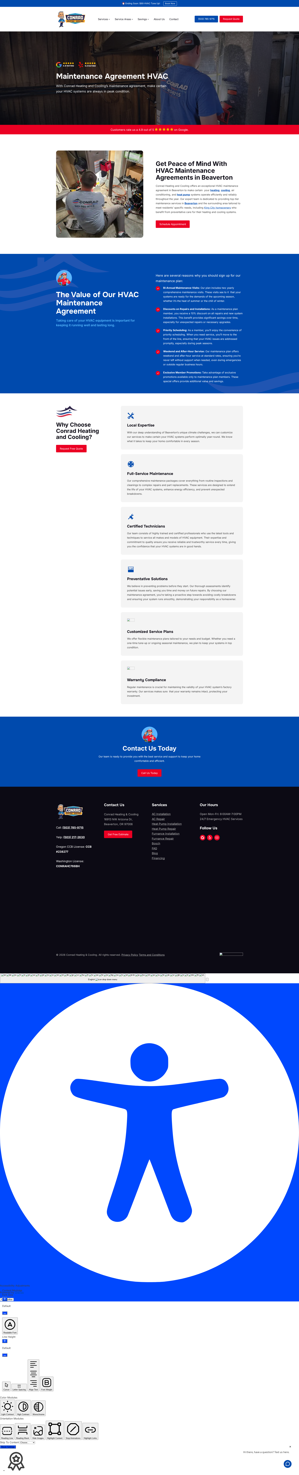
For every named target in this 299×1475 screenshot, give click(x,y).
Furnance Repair (163, 838)
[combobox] (102, 978)
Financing (158, 858)
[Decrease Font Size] (4, 1313)
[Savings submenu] (148, 19)
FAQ (154, 848)
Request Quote (231, 18)
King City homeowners (217, 207)
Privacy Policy (129, 954)
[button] (207, 979)
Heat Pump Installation (167, 823)
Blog (155, 853)
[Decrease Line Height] (4, 1355)
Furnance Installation (166, 833)
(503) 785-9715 (206, 18)
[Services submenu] (109, 19)
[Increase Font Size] (4, 1299)
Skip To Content (10, 1442)
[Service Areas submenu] (132, 19)
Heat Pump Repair (164, 828)
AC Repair (158, 819)
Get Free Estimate (118, 834)
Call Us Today (149, 773)
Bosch (156, 843)
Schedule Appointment (172, 224)
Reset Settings (8, 1447)
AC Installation (161, 814)
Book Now (170, 3)
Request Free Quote (71, 448)
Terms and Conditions (152, 954)
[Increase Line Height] (4, 1341)
